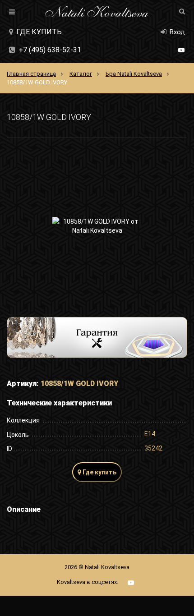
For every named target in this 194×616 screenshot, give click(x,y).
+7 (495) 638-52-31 (49, 50)
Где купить (39, 32)
